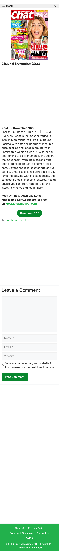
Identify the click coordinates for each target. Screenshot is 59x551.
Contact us (43, 533)
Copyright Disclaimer (22, 533)
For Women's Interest (19, 220)
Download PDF (29, 213)
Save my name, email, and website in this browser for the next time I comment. (31, 365)
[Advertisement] (29, 95)
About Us (19, 528)
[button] (55, 6)
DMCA (29, 538)
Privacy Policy (36, 528)
